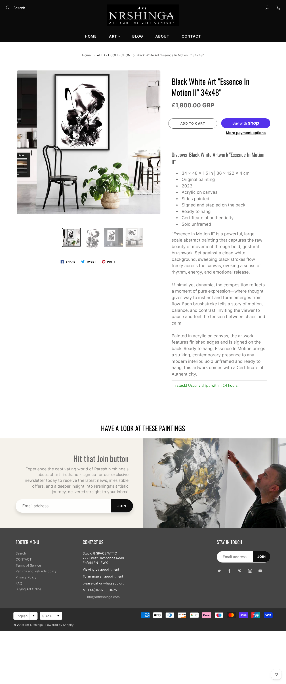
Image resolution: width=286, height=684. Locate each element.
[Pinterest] (240, 571)
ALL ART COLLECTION (113, 55)
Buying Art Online (28, 589)
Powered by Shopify (59, 625)
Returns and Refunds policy (36, 571)
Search (21, 553)
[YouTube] (260, 571)
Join (122, 506)
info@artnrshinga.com (103, 597)
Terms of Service (28, 565)
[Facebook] (229, 571)
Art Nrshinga (34, 625)
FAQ (19, 583)
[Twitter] (219, 571)
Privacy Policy (26, 577)
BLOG (137, 36)
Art (113, 36)
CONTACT (191, 36)
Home (91, 36)
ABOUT (162, 36)
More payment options (246, 132)
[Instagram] (250, 571)
